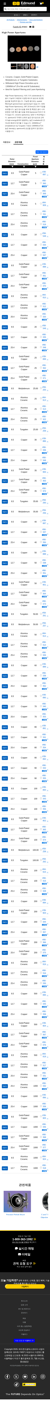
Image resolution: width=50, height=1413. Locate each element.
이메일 (26, 1254)
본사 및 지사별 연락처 (20, 1242)
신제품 (44, 186)
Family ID (17, 27)
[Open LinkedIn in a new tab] (34, 1378)
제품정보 (6, 142)
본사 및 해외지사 (24, 1309)
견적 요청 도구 (22, 1263)
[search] (25, 9)
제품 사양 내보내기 (42, 152)
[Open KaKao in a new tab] (29, 1385)
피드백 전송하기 (24, 1330)
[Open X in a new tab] (16, 1378)
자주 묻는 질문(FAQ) (24, 1326)
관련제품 (18, 142)
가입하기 (25, 1286)
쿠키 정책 (24, 1365)
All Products (11, 20)
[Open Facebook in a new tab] (7, 1378)
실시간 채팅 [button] (26, 1248)
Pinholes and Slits (26, 22)
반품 (24, 1322)
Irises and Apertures (36, 20)
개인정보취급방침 (15, 1365)
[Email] (30, 27)
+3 (37, 67)
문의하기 (34, 15)
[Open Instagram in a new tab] (43, 1378)
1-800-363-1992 (22, 1239)
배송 (24, 1318)
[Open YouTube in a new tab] (25, 1378)
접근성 (37, 1365)
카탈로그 (24, 1334)
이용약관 (31, 1365)
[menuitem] (5, 3)
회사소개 (24, 1301)
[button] (33, 27)
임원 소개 (24, 1305)
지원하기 (23, 1341)
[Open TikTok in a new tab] (16, 1385)
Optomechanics (22, 20)
